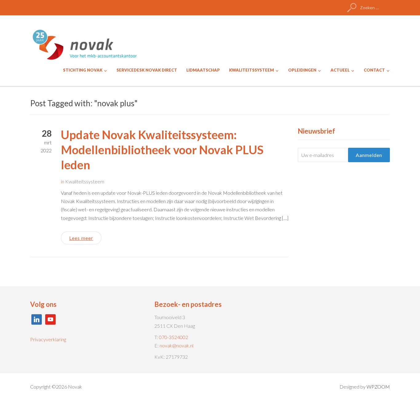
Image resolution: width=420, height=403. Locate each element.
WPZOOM (378, 386)
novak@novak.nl (176, 345)
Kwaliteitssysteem (84, 181)
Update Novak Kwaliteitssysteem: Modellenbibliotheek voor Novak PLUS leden (162, 149)
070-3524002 (173, 337)
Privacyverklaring (48, 339)
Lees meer (81, 238)
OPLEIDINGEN (302, 70)
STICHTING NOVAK (82, 70)
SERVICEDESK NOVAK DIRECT (147, 70)
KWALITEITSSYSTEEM (251, 70)
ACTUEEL (340, 70)
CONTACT (374, 70)
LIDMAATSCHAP (203, 70)
